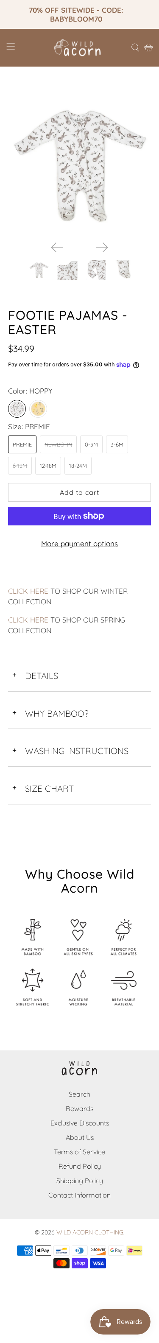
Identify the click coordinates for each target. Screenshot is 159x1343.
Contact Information (79, 1195)
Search (79, 1094)
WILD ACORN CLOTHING (89, 1232)
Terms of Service (79, 1152)
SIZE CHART (43, 788)
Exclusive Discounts (79, 1123)
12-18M (48, 465)
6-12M (20, 465)
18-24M (78, 465)
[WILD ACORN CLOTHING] (80, 47)
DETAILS (35, 675)
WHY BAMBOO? (50, 713)
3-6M (117, 444)
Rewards (79, 1108)
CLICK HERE (28, 590)
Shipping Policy (79, 1180)
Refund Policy (80, 1166)
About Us (80, 1137)
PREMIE (22, 444)
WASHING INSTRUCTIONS (70, 750)
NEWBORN (58, 444)
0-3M (91, 444)
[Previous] (57, 247)
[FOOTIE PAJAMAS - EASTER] (79, 163)
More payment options (79, 543)
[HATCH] (38, 409)
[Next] (101, 247)
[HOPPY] (17, 409)
